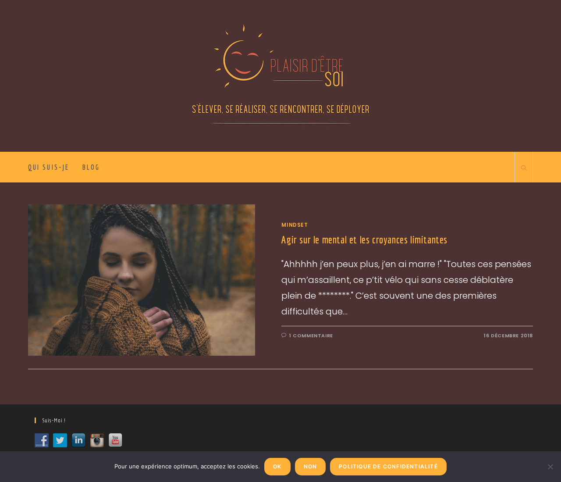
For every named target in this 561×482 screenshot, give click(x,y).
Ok (277, 466)
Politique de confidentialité (388, 466)
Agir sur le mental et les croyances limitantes (364, 239)
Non (310, 466)
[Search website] (524, 168)
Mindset (294, 225)
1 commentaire (311, 335)
